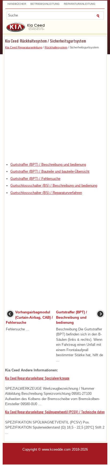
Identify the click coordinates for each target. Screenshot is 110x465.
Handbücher (16, 3)
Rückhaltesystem (56, 47)
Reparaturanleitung (79, 3)
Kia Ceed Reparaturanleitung (23, 47)
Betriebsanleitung (45, 3)
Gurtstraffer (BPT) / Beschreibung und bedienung (48, 165)
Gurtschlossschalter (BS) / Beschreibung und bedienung (53, 186)
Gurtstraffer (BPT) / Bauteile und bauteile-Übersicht (49, 171)
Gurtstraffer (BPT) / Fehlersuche (35, 179)
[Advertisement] (55, 104)
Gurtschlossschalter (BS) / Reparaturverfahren (46, 193)
